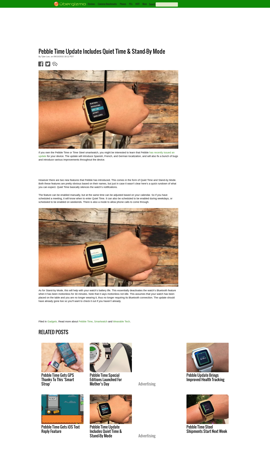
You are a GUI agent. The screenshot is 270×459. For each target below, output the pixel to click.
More (144, 4)
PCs (130, 4)
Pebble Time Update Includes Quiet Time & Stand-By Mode (106, 431)
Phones (123, 4)
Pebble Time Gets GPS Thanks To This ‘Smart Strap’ (57, 379)
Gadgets (52, 321)
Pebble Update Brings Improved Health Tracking (205, 377)
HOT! (137, 4)
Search (152, 4)
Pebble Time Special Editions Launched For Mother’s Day (106, 379)
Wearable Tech (121, 321)
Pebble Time (86, 321)
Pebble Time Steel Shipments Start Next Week (206, 429)
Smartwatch (100, 321)
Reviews (91, 4)
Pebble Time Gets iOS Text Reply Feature (60, 429)
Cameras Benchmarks (107, 4)
